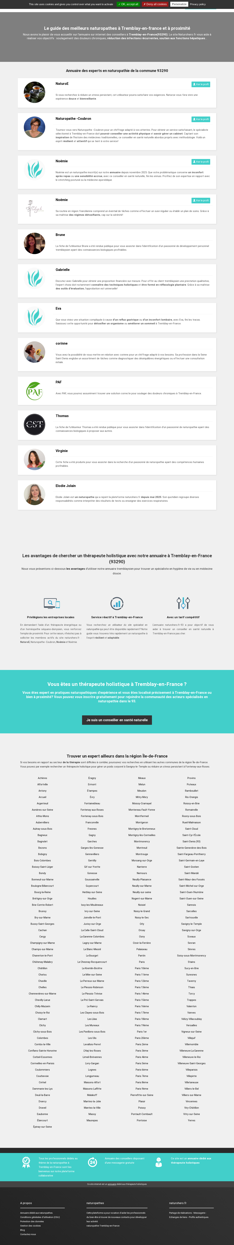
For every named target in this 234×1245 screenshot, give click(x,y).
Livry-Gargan (92, 1063)
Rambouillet (191, 790)
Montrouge (142, 854)
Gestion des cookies (30, 1225)
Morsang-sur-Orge (142, 860)
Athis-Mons (42, 816)
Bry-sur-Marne (43, 917)
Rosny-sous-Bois (191, 816)
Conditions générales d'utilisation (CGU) (40, 1217)
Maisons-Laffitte (92, 1088)
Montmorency (142, 841)
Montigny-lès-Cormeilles (141, 835)
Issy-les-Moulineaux (92, 905)
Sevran (191, 943)
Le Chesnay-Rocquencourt (92, 962)
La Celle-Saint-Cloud (92, 930)
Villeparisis (192, 1069)
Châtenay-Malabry (42, 962)
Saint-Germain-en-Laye (191, 860)
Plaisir (142, 1101)
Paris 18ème (142, 1019)
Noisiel (141, 905)
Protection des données (32, 1221)
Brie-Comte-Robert (42, 905)
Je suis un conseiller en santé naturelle (117, 720)
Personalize (179, 4)
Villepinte (192, 1076)
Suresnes (191, 974)
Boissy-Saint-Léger (42, 866)
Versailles (191, 1025)
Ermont (92, 784)
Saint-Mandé (191, 873)
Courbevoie (42, 1076)
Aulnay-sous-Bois (42, 828)
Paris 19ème (142, 1025)
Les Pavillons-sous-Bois (92, 1031)
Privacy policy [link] (198, 4)
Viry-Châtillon (191, 1107)
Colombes (42, 1038)
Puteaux (191, 784)
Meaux (142, 778)
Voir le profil (202, 84)
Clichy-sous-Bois (42, 1031)
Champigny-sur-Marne (42, 943)
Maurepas (92, 1120)
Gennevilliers (92, 854)
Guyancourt (92, 885)
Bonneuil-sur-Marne (42, 879)
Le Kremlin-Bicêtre (92, 968)
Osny (142, 936)
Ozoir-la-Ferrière (142, 943)
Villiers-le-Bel (191, 1088)
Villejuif (191, 1038)
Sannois (191, 905)
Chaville (42, 981)
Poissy (142, 1107)
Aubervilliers (42, 822)
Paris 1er (142, 1031)
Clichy (42, 1025)
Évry (92, 797)
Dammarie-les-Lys (43, 1088)
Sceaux (191, 936)
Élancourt (42, 1120)
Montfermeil (142, 816)
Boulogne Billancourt (42, 885)
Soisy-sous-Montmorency (191, 955)
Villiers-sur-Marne (191, 1095)
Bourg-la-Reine (42, 892)
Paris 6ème (142, 1069)
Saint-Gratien (191, 866)
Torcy (191, 993)
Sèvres (191, 949)
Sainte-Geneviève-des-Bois (192, 847)
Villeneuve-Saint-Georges (192, 1063)
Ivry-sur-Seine (92, 911)
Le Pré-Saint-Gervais (92, 1000)
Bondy (42, 873)
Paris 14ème (142, 993)
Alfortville (42, 784)
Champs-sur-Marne (42, 949)
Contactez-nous (28, 1234)
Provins (191, 778)
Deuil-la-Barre (42, 1095)
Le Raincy (92, 1006)
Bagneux (42, 835)
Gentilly (92, 860)
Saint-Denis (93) (191, 841)
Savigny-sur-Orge (191, 930)
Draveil (42, 1107)
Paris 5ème (142, 1063)
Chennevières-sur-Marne (42, 993)
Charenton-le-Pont (42, 955)
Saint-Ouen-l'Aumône (191, 892)
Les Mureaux (92, 1025)
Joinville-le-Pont (92, 917)
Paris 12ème (142, 981)
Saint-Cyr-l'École (191, 835)
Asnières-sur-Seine (42, 809)
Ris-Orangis (191, 797)
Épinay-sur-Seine (42, 1126)
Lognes (92, 1069)
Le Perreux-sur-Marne (92, 981)
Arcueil (42, 797)
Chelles (43, 987)
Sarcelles (191, 911)
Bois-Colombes (42, 860)
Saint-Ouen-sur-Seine (192, 898)
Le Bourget (92, 955)
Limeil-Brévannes (92, 1057)
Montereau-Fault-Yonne (142, 809)
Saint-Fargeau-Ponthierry (192, 854)
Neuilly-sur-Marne (142, 885)
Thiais (191, 987)
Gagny (92, 835)
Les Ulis (92, 1038)
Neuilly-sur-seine (142, 892)
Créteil (42, 1082)
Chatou (43, 974)
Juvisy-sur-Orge (92, 924)
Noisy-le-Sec (142, 917)
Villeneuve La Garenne (192, 1050)
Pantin (141, 955)
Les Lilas (92, 1019)
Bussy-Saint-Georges (42, 924)
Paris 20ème (142, 1038)
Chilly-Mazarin (42, 1006)
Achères (42, 778)
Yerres (191, 1120)
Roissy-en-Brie (191, 803)
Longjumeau (92, 1076)
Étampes (92, 790)
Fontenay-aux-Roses (92, 809)
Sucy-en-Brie (191, 968)
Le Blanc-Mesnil (92, 949)
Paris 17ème (142, 1012)
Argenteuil (42, 803)
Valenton (191, 1006)
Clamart (42, 1019)
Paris (142, 962)
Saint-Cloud (191, 828)
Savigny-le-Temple (191, 924)
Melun (142, 784)
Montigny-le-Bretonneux (141, 828)
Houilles (92, 898)
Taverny (191, 981)
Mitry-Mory (142, 797)
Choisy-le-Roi (42, 1012)
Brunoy (42, 911)
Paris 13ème (142, 987)
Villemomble (191, 1044)
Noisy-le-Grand (142, 911)
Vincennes (191, 1101)
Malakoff (92, 1095)
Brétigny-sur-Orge (42, 898)
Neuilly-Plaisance (142, 879)
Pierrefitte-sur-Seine (142, 1095)
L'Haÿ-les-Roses (92, 1050)
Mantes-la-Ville (92, 1107)
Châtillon (42, 968)
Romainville (191, 809)
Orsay (142, 930)
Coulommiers (42, 1069)
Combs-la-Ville (43, 1044)
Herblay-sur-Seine (92, 892)
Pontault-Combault (141, 1114)
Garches (92, 841)
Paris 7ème (142, 1076)
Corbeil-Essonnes (42, 1057)
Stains (191, 962)
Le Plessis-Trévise (92, 993)
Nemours (142, 873)
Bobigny (42, 854)
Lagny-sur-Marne (92, 943)
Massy (92, 1114)
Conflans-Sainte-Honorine (42, 1050)
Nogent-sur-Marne (142, 898)
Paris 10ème (142, 968)
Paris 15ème (142, 1000)
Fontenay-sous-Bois (92, 816)
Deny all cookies (156, 4)
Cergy (42, 936)
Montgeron (142, 822)
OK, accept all (129, 4)
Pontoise (142, 1120)
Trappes (191, 1000)
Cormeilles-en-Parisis (42, 1063)
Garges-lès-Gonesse (92, 847)
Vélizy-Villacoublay (191, 1019)
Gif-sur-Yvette (92, 866)
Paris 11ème (142, 974)
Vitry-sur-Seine (191, 1114)
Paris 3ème (142, 1050)
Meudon (141, 790)
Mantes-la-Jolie (92, 1101)
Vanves (191, 1012)
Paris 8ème (142, 1082)
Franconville (92, 822)
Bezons (42, 847)
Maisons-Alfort (92, 1082)
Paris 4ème (142, 1057)
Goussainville (92, 879)
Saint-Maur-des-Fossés (191, 879)
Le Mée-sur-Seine (92, 974)
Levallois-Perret (92, 1044)
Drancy (42, 1101)
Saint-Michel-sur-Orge (191, 885)
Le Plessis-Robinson (92, 987)
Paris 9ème (142, 1088)
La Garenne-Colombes (92, 936)
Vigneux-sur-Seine (191, 1031)
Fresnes (92, 828)
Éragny (92, 778)
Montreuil (142, 847)
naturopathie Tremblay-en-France (103, 1225)
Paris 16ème (142, 1006)
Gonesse (92, 873)
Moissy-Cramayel (141, 803)
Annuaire (24, 1213)
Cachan (42, 930)
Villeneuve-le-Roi (191, 1057)
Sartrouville (191, 917)
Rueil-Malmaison (191, 822)
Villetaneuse (191, 1082)
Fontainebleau (92, 803)
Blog (22, 1230)
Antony (42, 790)
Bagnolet (42, 841)
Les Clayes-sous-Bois (92, 1012)
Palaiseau (142, 949)
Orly (142, 924)
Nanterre (142, 866)
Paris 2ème (142, 1044)
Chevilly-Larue (42, 1000)
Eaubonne (42, 1114)
